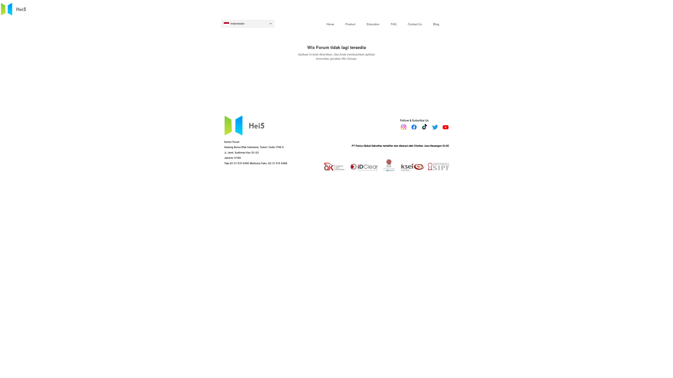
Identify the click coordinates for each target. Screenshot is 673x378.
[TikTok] (424, 127)
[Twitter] (435, 127)
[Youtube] (445, 127)
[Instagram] (403, 127)
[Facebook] (414, 127)
